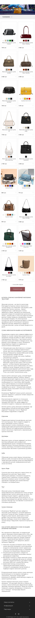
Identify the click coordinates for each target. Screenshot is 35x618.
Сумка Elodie (9, 188)
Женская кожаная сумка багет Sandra (26, 72)
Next (15, 40)
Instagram (19, 614)
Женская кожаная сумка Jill (9, 130)
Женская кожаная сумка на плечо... (9, 275)
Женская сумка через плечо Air (26, 246)
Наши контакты (9, 602)
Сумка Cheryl (26, 275)
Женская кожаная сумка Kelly (26, 130)
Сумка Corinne (26, 188)
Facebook (15, 614)
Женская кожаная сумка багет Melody (26, 43)
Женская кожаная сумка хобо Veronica (9, 159)
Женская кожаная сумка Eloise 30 (26, 159)
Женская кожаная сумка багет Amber (26, 217)
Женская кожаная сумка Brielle (9, 72)
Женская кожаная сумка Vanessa (9, 101)
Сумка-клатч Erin (26, 100)
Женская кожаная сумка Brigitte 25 (9, 246)
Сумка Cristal (9, 216)
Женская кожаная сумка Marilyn (9, 43)
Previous (3, 41)
